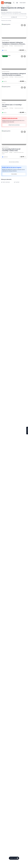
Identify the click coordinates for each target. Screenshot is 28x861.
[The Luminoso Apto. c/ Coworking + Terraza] (14, 93)
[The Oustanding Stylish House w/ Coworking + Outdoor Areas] (14, 137)
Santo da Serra (6, 182)
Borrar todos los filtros (14, 162)
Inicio (2, 6)
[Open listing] (14, 45)
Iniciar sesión (23, 2)
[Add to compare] (22, 25)
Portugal (8, 6)
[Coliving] (6, 2)
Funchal (17, 182)
